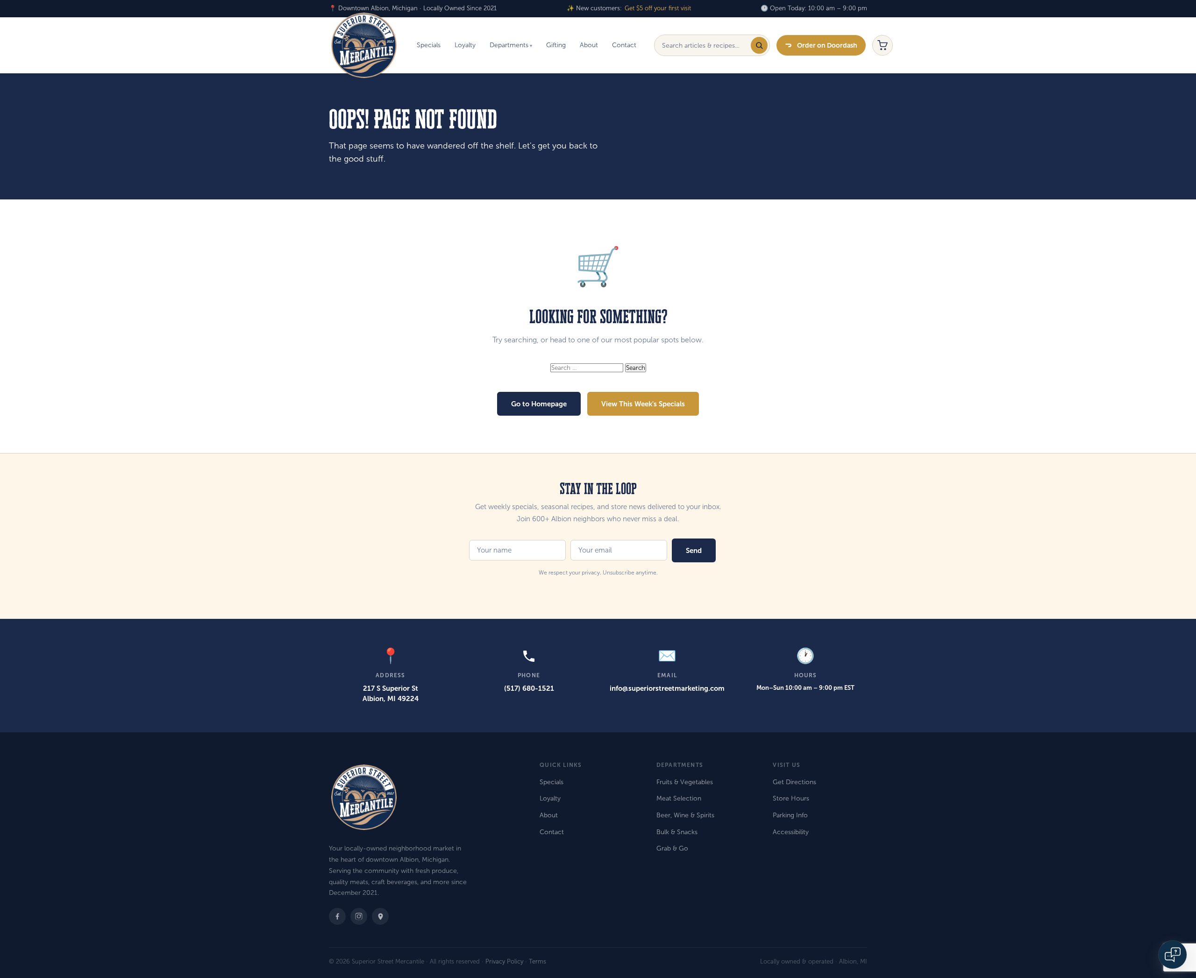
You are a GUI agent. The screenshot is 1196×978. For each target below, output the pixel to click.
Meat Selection (678, 798)
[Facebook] (337, 916)
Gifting (556, 45)
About (589, 45)
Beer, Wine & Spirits (685, 815)
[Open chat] (1173, 955)
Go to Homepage (539, 404)
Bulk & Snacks (677, 832)
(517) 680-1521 (529, 688)
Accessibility (791, 832)
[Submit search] (759, 45)
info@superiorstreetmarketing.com (667, 688)
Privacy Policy (504, 961)
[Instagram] (358, 916)
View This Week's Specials (643, 404)
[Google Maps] (380, 916)
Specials (429, 45)
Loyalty (465, 45)
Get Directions (794, 782)
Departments (509, 45)
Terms (537, 961)
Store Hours (791, 798)
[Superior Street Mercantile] (364, 45)
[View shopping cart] (882, 45)
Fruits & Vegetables (684, 782)
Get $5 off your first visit (658, 8)
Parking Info (790, 815)
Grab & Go (672, 848)
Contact (624, 45)
